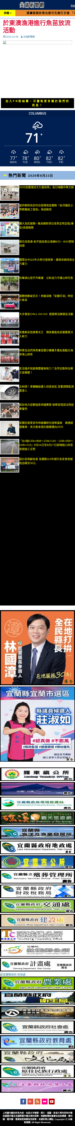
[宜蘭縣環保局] (37, 809)
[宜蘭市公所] (37, 867)
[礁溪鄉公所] (37, 823)
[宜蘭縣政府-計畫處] (37, 970)
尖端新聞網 (29, 36)
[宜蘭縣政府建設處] (37, 926)
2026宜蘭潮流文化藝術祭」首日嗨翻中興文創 (46, 187)
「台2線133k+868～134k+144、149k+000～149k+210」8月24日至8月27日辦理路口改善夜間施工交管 (46, 445)
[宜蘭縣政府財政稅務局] (37, 897)
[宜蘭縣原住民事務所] (37, 1077)
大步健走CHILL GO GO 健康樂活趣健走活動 (46, 314)
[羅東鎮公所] (37, 780)
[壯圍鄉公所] (37, 955)
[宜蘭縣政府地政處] (37, 853)
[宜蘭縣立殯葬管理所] (37, 882)
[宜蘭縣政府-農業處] (37, 989)
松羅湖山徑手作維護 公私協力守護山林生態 (46, 277)
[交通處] (37, 911)
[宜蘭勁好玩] (37, 794)
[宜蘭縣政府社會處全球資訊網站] (37, 1033)
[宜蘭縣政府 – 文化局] (37, 1062)
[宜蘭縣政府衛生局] (37, 1003)
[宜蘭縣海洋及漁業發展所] (37, 838)
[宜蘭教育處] (37, 1047)
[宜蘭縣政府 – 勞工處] (37, 1091)
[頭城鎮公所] (37, 941)
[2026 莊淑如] (37, 760)
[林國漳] (37, 684)
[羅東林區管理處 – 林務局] (37, 1018)
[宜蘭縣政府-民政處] (13, 974)
